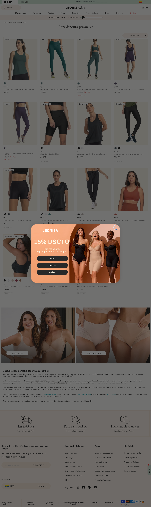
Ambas (52, 272)
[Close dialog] (116, 227)
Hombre (52, 265)
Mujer (52, 258)
